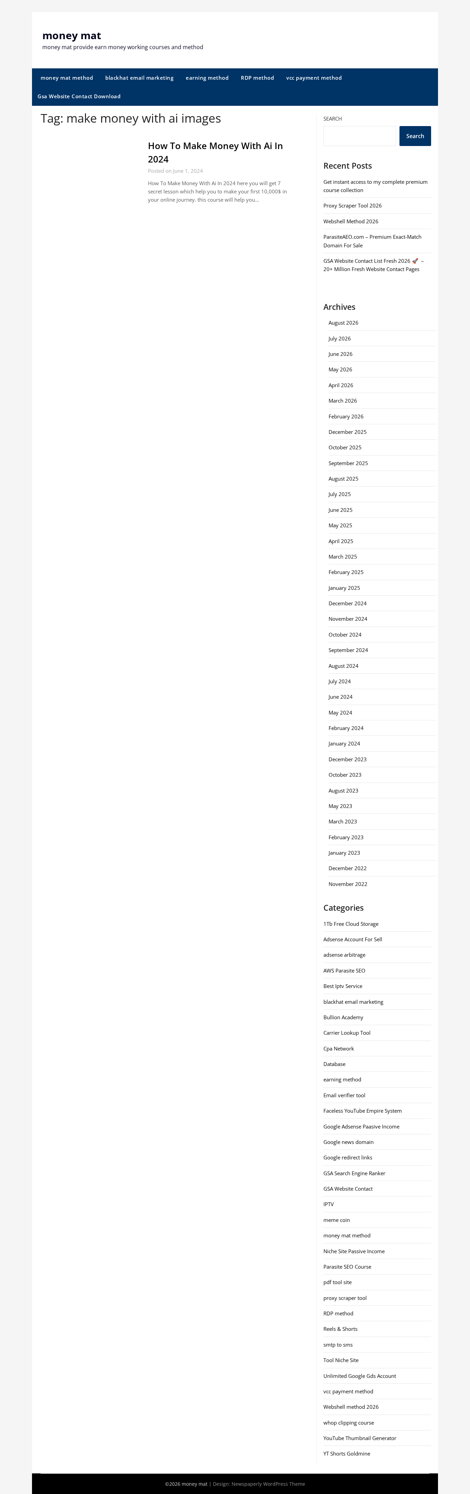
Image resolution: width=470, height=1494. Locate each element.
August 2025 (344, 478)
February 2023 (346, 837)
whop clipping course (348, 1422)
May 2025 (340, 525)
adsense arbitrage (344, 954)
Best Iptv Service (342, 985)
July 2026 (340, 338)
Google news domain (348, 1141)
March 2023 (343, 821)
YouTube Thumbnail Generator (359, 1438)
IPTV (328, 1204)
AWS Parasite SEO (344, 970)
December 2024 (348, 603)
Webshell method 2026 (351, 1406)
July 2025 (340, 494)
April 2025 (341, 541)
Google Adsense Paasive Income (361, 1126)
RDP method (257, 77)
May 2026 (340, 369)
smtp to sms (338, 1344)
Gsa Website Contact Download (79, 96)
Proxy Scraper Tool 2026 (352, 205)
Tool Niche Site (341, 1360)
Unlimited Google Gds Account (359, 1375)
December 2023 (348, 759)
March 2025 (343, 556)
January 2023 (344, 852)
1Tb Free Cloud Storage (350, 923)
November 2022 (348, 883)
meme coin (336, 1219)
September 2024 (348, 650)
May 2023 (340, 805)
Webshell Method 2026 (350, 221)
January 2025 (344, 587)
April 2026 (341, 385)
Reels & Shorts (340, 1328)
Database (334, 1063)
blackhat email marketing (139, 77)
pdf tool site (337, 1282)
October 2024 (345, 634)
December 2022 (348, 868)
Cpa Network (338, 1048)
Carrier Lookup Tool (347, 1032)
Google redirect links (347, 1157)
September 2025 (348, 463)
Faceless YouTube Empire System (362, 1110)
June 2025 (341, 509)
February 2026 (346, 416)
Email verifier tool (344, 1095)
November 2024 (348, 618)
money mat (71, 35)
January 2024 (344, 743)
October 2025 (345, 447)
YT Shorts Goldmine (346, 1453)
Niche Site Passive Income (354, 1251)
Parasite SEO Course (347, 1266)
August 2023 (344, 790)
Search (332, 118)
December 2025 (348, 431)
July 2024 (340, 681)
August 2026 (344, 322)
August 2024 (344, 665)
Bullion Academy (343, 1017)
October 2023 (345, 774)
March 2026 (343, 400)
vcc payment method (314, 77)
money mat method (67, 77)
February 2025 (346, 572)
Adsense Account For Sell (352, 939)
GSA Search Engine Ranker (354, 1173)
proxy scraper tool (345, 1297)
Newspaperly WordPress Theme (268, 1484)
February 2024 (346, 727)
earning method (207, 77)
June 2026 (341, 353)
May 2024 (340, 712)
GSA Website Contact (348, 1188)
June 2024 (341, 696)
